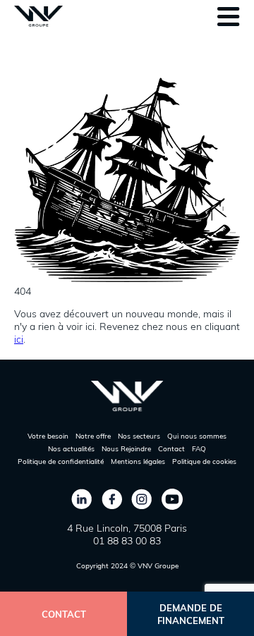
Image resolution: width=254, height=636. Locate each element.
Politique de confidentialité (61, 461)
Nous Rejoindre (126, 448)
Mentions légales (138, 461)
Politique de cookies (204, 461)
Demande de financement (190, 614)
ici (18, 339)
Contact (171, 448)
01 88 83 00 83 (127, 540)
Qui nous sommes (196, 436)
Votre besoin (48, 436)
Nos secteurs (139, 436)
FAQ (199, 448)
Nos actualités (71, 448)
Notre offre (93, 436)
